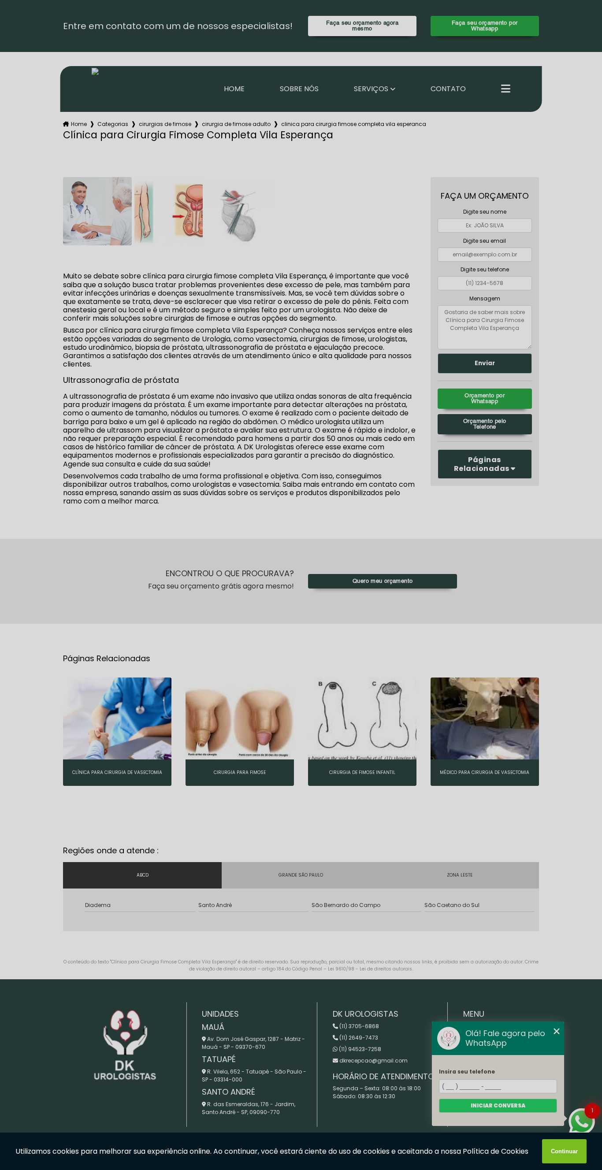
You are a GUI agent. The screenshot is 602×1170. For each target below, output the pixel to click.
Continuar (564, 1151)
